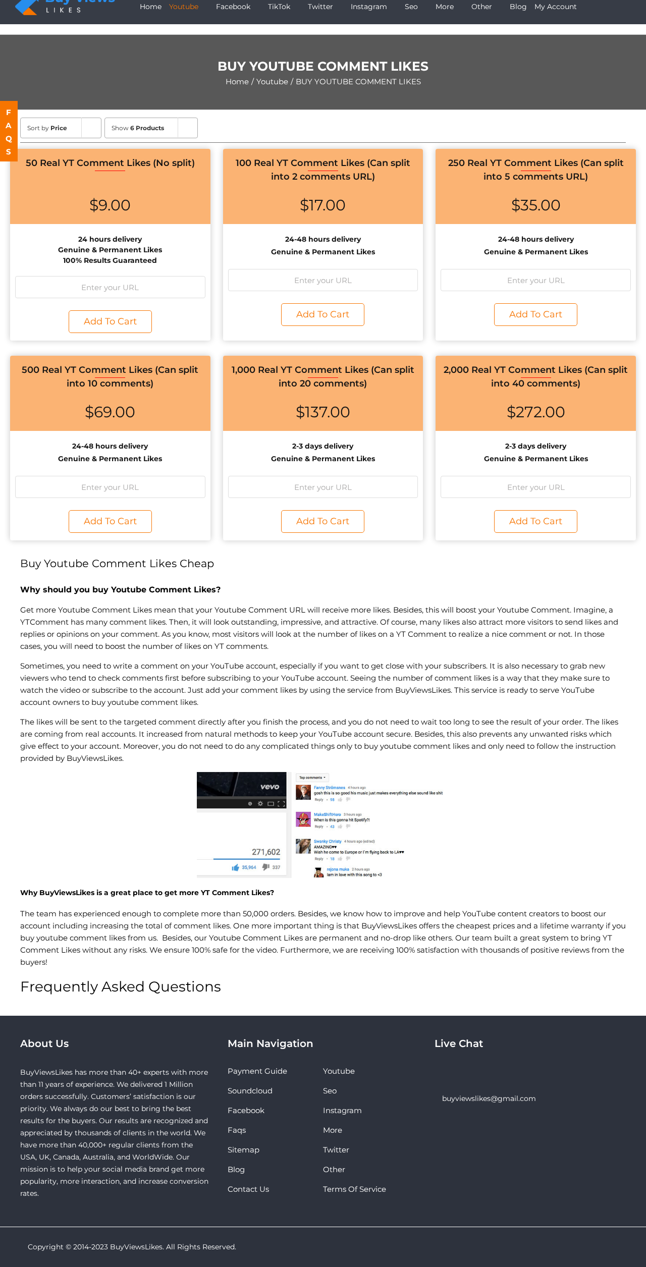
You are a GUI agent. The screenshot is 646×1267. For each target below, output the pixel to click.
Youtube (339, 1071)
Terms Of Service (354, 1189)
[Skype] (438, 1071)
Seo (330, 1090)
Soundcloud (250, 1090)
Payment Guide (257, 1071)
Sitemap (243, 1149)
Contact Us (248, 1189)
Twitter (336, 1149)
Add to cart (110, 321)
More (332, 1130)
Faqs (237, 1130)
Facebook (246, 1110)
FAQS (9, 131)
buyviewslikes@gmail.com (489, 1098)
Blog (236, 1169)
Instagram (342, 1110)
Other (334, 1169)
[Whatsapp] (451, 1071)
